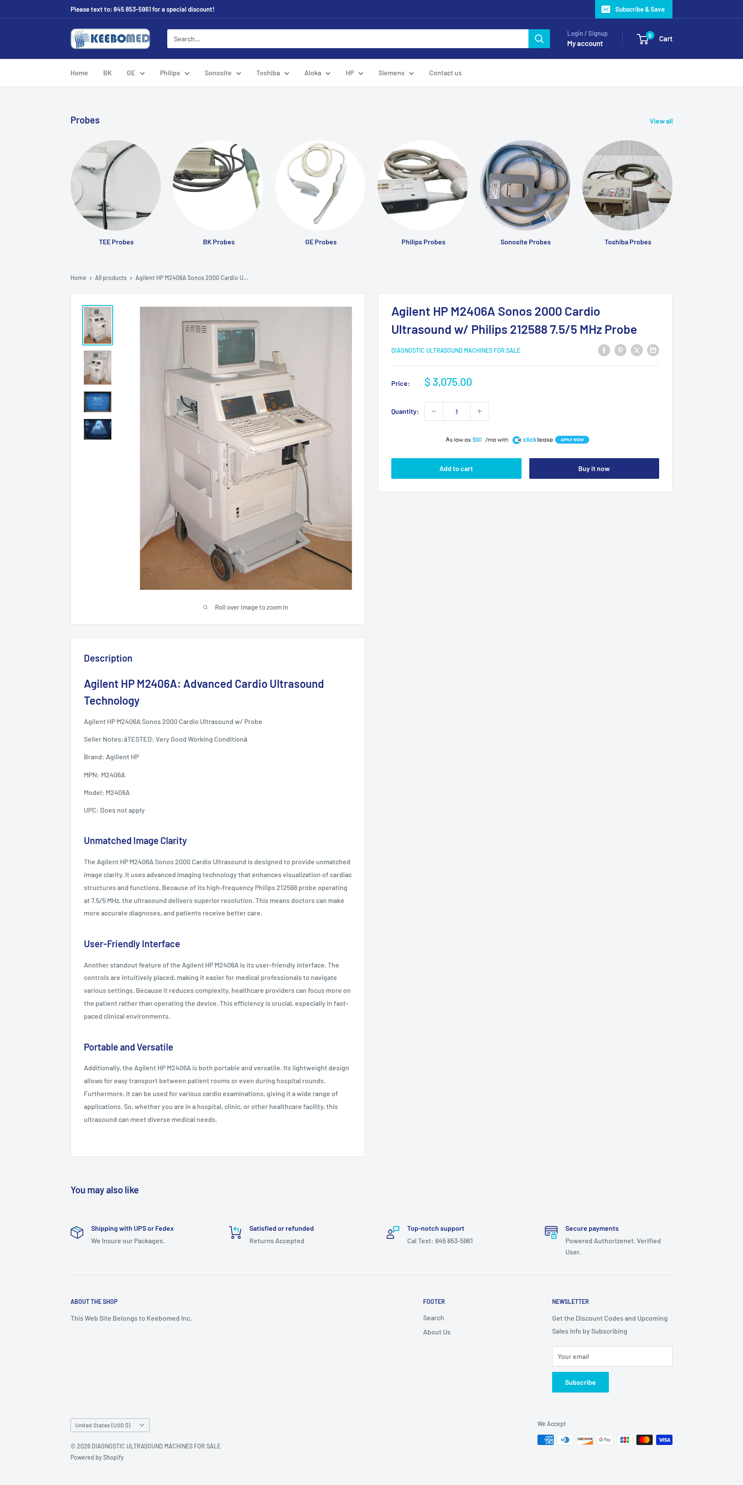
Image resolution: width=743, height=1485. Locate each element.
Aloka (312, 72)
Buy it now (594, 468)
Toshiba (268, 72)
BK (107, 72)
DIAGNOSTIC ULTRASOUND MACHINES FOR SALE (455, 350)
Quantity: (405, 411)
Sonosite (218, 72)
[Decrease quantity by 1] (434, 411)
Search (433, 1317)
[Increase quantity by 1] (479, 411)
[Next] (672, 184)
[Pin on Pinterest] (620, 349)
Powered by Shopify (97, 1457)
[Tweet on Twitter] (637, 349)
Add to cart (456, 468)
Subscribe (580, 1382)
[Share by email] (653, 349)
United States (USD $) (102, 1425)
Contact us (445, 72)
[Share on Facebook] (604, 349)
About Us (437, 1332)
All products (111, 277)
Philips (170, 72)
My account (585, 43)
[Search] (539, 38)
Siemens (391, 72)
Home (79, 72)
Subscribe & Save (640, 9)
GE (131, 72)
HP (350, 72)
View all (662, 121)
